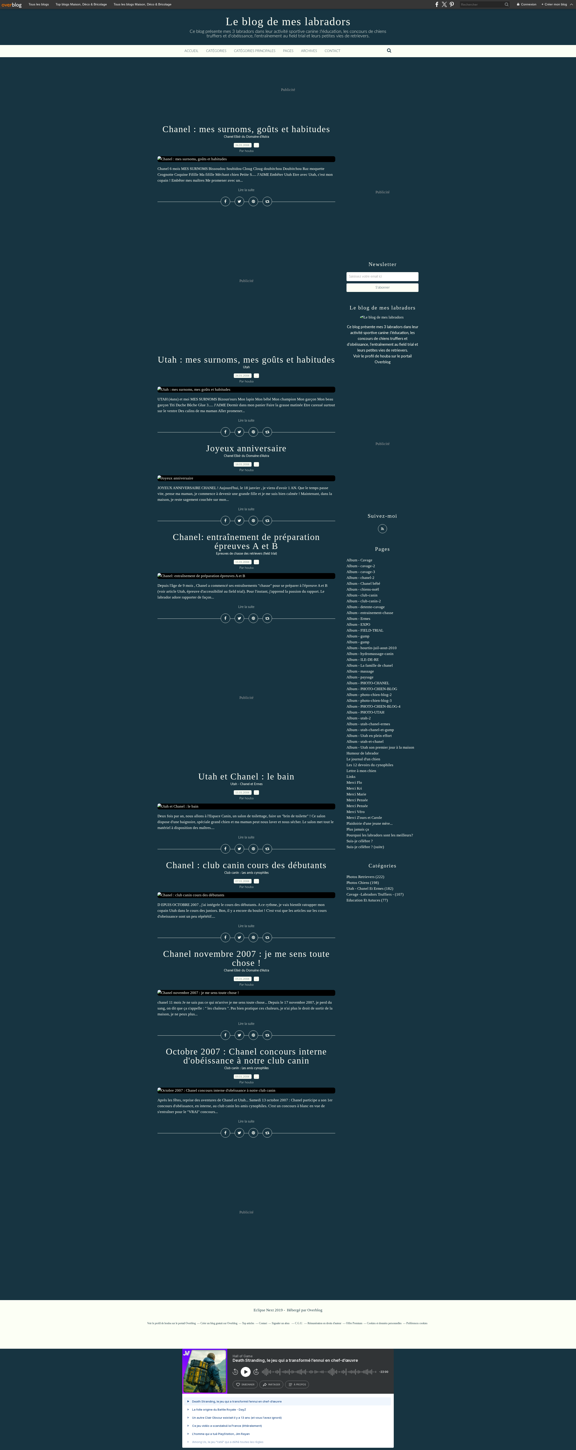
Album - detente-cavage (365, 607)
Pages (288, 51)
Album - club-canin (362, 595)
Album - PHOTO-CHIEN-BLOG (371, 689)
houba (385, 356)
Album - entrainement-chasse (369, 613)
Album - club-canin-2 (363, 601)
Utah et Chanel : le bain (246, 776)
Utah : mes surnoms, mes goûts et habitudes (246, 360)
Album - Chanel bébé (363, 583)
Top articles (248, 1323)
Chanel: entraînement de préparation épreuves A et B (246, 541)
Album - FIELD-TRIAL (364, 630)
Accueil (191, 51)
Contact (332, 51)
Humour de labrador (362, 753)
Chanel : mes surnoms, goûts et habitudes (246, 129)
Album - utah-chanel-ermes (368, 724)
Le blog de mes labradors (288, 21)
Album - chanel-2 (360, 578)
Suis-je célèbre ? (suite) (365, 847)
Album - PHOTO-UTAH (365, 712)
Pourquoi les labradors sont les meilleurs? (379, 835)
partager (274, 1384)
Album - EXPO (358, 624)
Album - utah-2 (358, 718)
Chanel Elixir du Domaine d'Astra (246, 136)
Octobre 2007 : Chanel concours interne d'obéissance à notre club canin (246, 1056)
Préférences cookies (417, 1323)
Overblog (314, 1310)
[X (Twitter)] (444, 4)
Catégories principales (254, 51)
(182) (369, 888)
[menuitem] (191, 51)
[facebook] (437, 4)
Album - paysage (360, 677)
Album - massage (360, 671)
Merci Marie (356, 794)
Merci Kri (354, 788)
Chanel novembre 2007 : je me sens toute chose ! (246, 958)
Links (351, 777)
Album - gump (357, 636)
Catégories (216, 51)
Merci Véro (355, 812)
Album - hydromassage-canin (370, 654)
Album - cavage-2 (360, 566)
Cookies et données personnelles (384, 1323)
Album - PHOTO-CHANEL (367, 683)
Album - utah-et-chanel (365, 741)
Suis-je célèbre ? (359, 841)
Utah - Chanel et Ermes (246, 784)
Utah (246, 367)
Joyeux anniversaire (246, 448)
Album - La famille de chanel (369, 665)
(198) (362, 883)
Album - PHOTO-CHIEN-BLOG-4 (373, 706)
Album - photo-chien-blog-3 (369, 700)
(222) (365, 877)
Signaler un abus (281, 1323)
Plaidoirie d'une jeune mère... (369, 823)
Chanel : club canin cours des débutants (246, 865)
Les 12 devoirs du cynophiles (369, 765)
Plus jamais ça (357, 829)
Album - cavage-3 (360, 572)
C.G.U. (299, 1323)
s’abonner (247, 1384)
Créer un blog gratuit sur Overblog (218, 1323)
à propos (300, 1384)
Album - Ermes (358, 619)
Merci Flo (354, 782)
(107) (375, 894)
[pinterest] (451, 4)
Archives (309, 51)
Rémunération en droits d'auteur (324, 1323)
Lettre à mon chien (361, 771)
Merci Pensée (357, 800)
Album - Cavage (359, 560)
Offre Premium (354, 1323)
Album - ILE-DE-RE (362, 659)
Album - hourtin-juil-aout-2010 (371, 648)
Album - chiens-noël (362, 589)
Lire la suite (246, 190)
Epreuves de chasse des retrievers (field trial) (246, 553)
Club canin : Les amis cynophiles (246, 872)
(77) (367, 900)
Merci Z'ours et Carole (364, 817)
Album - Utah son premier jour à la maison (380, 747)
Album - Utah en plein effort (369, 736)
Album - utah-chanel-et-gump (370, 730)
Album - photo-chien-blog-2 (369, 695)
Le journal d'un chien (363, 759)
